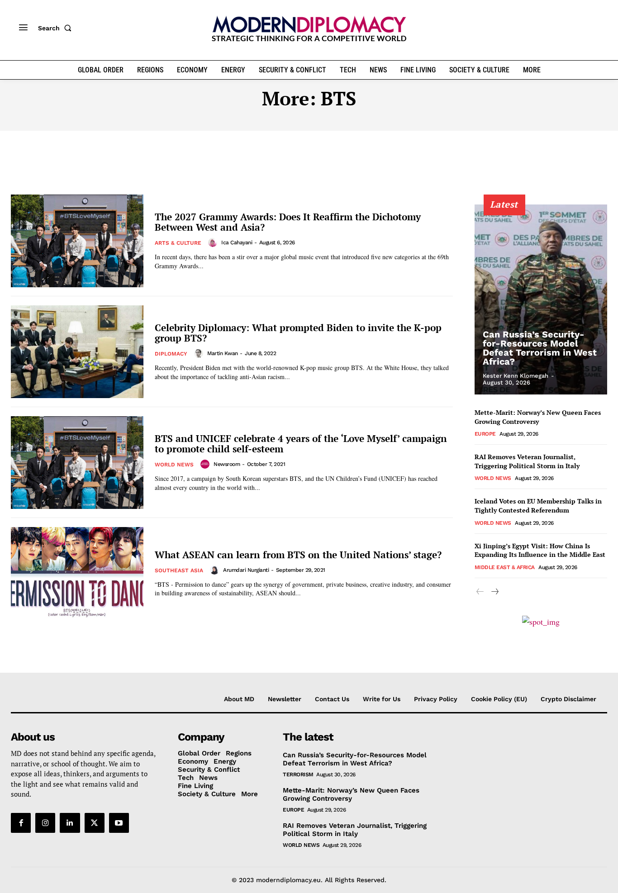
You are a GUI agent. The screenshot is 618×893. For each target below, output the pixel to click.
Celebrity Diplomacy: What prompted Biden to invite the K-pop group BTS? (298, 332)
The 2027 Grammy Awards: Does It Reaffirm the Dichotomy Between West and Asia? (288, 221)
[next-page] (494, 592)
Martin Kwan (222, 353)
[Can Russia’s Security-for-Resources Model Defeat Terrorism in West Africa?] (541, 299)
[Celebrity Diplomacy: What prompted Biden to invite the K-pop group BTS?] (77, 351)
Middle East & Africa (505, 567)
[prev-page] (480, 592)
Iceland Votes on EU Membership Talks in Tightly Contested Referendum (538, 505)
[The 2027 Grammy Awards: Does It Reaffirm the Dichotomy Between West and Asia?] (77, 241)
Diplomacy (171, 354)
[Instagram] (45, 823)
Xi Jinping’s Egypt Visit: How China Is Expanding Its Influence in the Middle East (540, 550)
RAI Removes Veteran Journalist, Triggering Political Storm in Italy (527, 461)
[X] (95, 823)
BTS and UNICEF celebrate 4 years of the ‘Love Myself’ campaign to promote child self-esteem (301, 443)
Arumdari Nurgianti (246, 570)
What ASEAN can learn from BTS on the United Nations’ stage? (298, 554)
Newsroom (227, 464)
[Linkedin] (70, 823)
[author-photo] (214, 242)
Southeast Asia (179, 570)
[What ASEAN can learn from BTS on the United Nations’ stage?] (77, 573)
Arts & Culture (178, 243)
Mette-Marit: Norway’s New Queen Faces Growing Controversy (538, 417)
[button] (56, 28)
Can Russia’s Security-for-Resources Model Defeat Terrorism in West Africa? (540, 348)
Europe (485, 434)
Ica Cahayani (236, 242)
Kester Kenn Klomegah (515, 375)
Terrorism (298, 774)
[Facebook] (21, 823)
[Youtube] (119, 823)
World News (174, 464)
